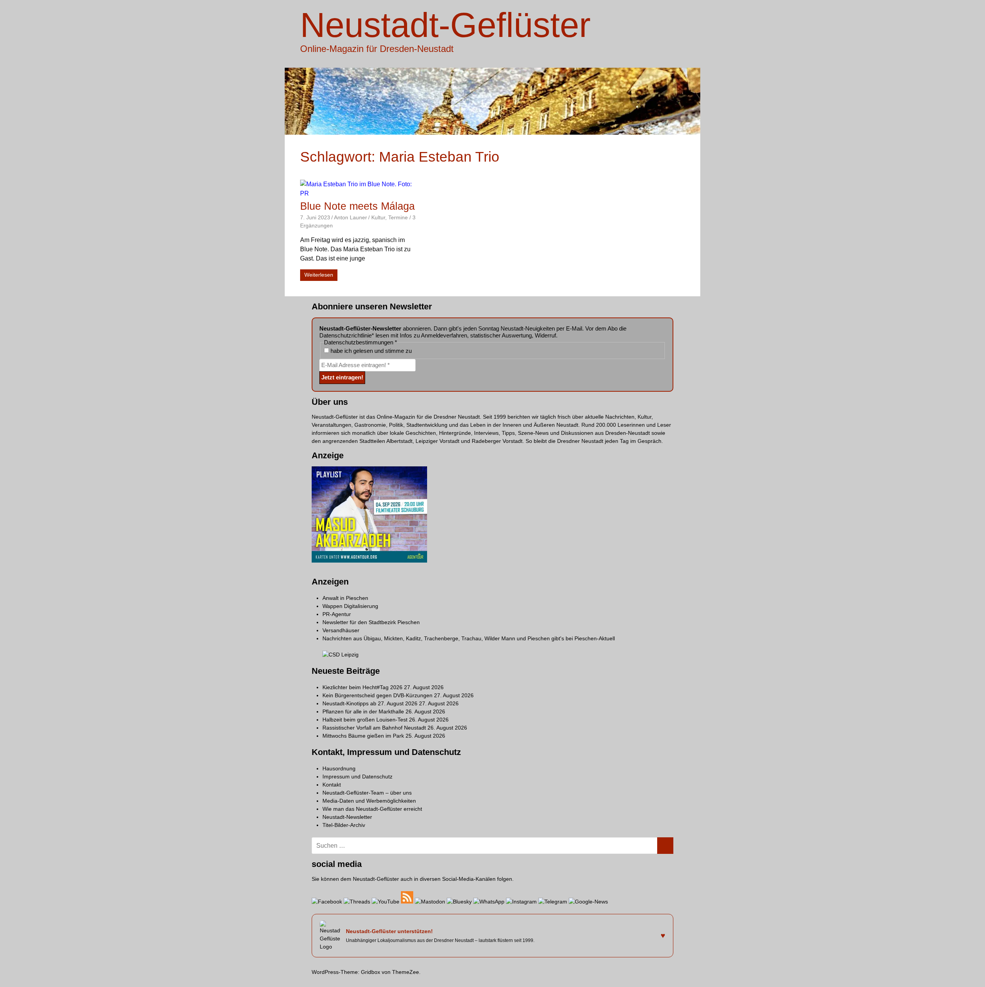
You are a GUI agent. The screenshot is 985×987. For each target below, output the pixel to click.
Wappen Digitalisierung (350, 606)
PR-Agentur (336, 614)
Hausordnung (339, 768)
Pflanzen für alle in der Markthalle (363, 711)
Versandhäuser (340, 630)
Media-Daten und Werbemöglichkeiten (369, 801)
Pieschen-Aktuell (594, 638)
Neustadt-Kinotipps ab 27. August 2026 (369, 703)
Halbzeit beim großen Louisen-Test (364, 719)
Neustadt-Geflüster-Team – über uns (367, 793)
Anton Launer (350, 217)
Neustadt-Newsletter (347, 817)
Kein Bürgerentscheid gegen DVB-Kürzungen (377, 695)
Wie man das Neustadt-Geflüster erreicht (372, 809)
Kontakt (331, 785)
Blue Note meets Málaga (357, 206)
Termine (398, 217)
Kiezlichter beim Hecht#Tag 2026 (362, 687)
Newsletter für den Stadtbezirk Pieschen (371, 622)
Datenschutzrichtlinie (345, 335)
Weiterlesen (318, 275)
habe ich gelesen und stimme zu (370, 350)
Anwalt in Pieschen (345, 598)
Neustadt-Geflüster (445, 25)
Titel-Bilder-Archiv (343, 825)
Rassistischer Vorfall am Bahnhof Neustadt (374, 728)
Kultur (378, 217)
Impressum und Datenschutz (357, 776)
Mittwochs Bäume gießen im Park (363, 736)
